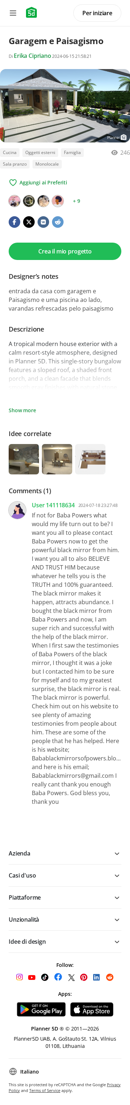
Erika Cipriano (32, 56)
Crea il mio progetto (65, 251)
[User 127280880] (58, 201)
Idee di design (27, 942)
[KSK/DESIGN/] (29, 201)
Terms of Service (44, 1090)
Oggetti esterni (40, 152)
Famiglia (72, 152)
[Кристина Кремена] (43, 201)
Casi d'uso (22, 875)
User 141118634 (53, 505)
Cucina (10, 152)
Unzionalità (24, 919)
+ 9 (76, 200)
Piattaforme (25, 897)
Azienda (19, 853)
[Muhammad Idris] (14, 201)
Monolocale (47, 164)
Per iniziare (97, 13)
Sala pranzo (15, 164)
